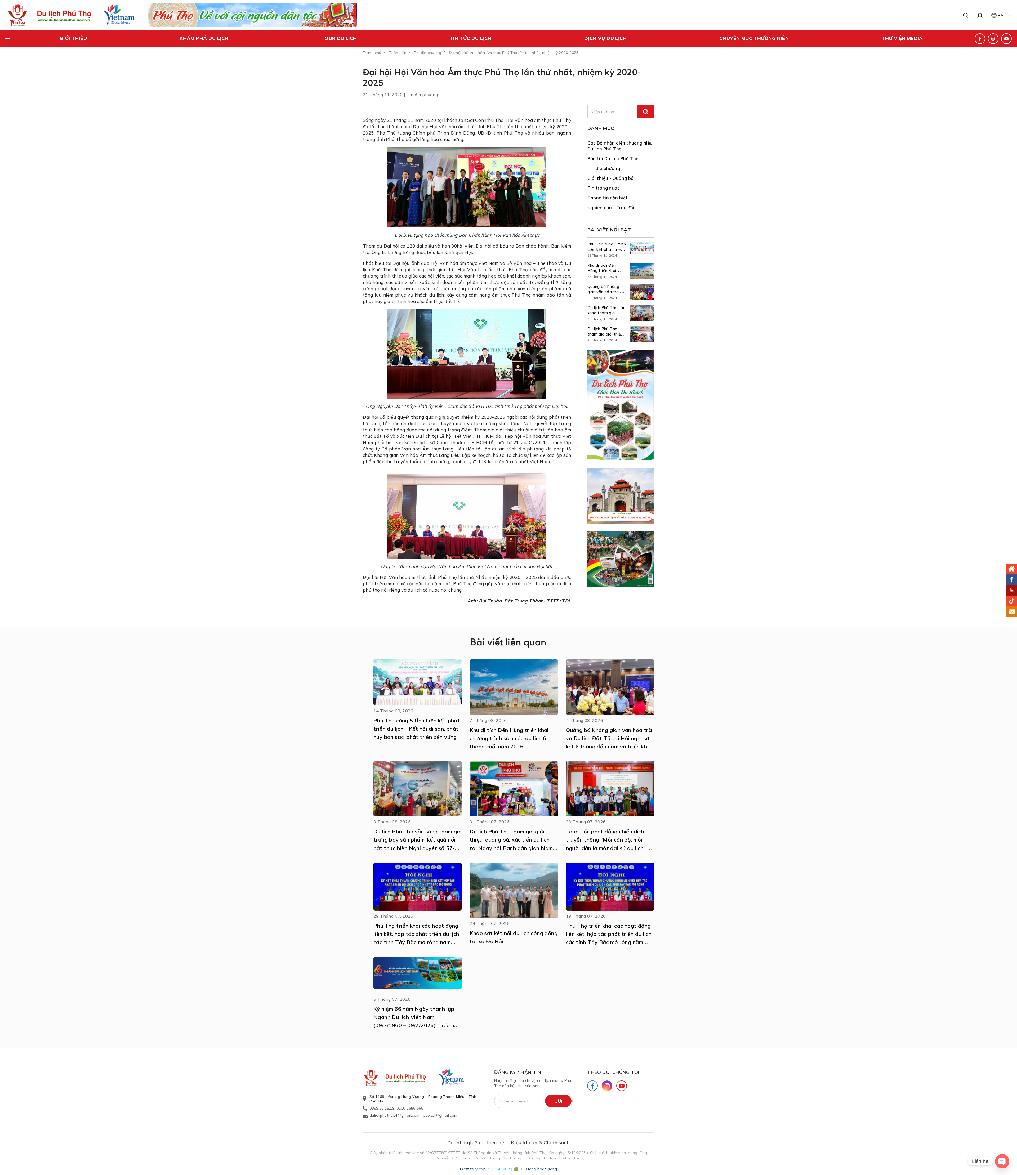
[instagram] (993, 38)
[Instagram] (607, 1085)
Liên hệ (495, 1143)
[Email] (1011, 611)
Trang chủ (372, 52)
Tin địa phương (427, 52)
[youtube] (1006, 38)
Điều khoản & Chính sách (540, 1143)
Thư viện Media (902, 38)
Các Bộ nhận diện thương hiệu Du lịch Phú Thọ (620, 145)
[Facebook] (592, 1085)
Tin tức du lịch (471, 38)
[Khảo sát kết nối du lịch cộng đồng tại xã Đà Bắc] (514, 890)
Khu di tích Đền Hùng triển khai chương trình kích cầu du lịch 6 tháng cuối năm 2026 (509, 738)
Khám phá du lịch (204, 38)
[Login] (980, 15)
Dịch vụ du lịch (605, 38)
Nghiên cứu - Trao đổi (610, 207)
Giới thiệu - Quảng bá (610, 178)
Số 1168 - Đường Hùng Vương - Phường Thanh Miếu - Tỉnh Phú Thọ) (422, 1098)
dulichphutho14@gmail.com (394, 1115)
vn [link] (1001, 14)
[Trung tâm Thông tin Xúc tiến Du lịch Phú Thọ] (400, 1078)
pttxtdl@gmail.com (440, 1115)
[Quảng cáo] (620, 405)
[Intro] (1011, 569)
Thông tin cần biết (607, 197)
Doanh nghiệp (463, 1143)
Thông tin (398, 52)
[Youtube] (621, 1085)
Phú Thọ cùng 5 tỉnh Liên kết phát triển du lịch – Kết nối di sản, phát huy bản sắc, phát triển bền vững (416, 728)
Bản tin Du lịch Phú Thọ (613, 158)
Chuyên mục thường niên (754, 38)
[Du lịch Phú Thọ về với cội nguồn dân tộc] (252, 14)
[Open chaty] (1002, 1161)
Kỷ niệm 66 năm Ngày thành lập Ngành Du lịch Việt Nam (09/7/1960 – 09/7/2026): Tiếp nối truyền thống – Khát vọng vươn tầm (416, 1025)
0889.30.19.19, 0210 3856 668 (396, 1108)
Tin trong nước (603, 188)
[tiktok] (1011, 601)
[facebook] (980, 38)
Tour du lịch (339, 38)
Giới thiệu (73, 38)
